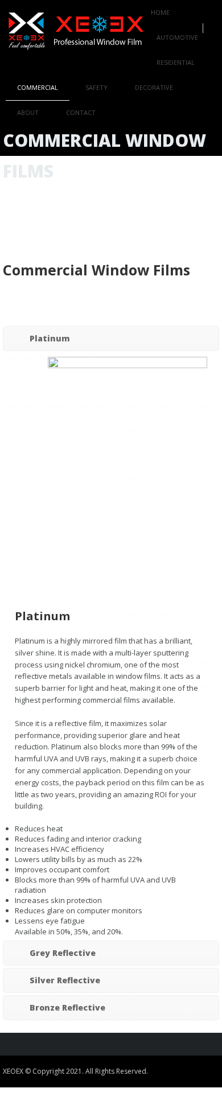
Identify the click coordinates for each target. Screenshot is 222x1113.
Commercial (37, 87)
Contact (81, 112)
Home (160, 12)
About (28, 112)
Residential (176, 62)
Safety (96, 87)
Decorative (154, 87)
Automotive (177, 37)
